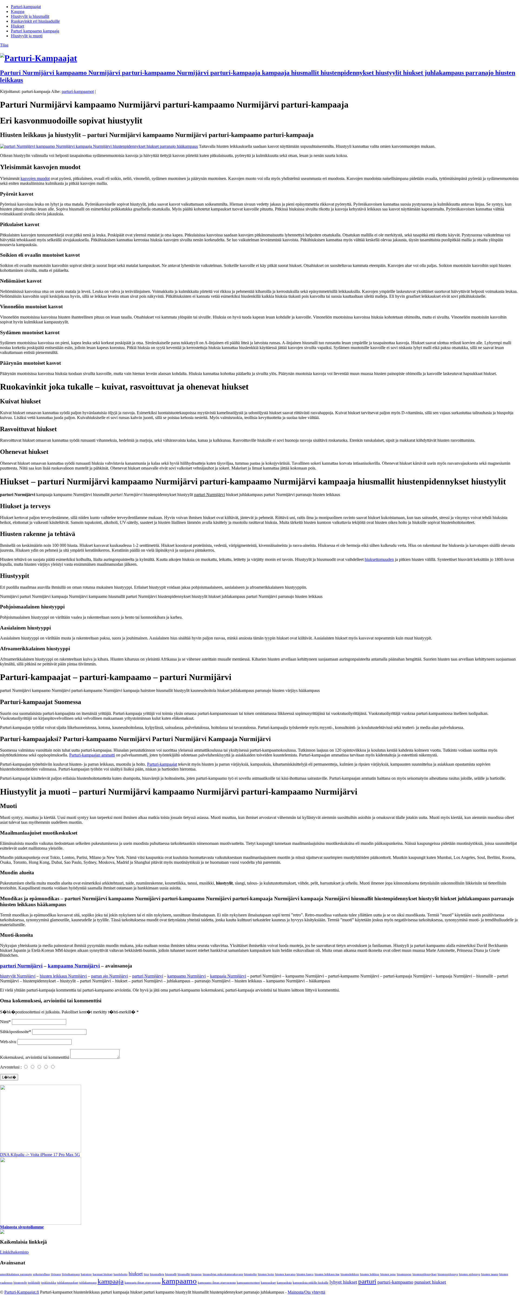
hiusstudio (250, 1274)
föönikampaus (71, 1274)
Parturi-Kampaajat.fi (21, 1292)
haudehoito (121, 1274)
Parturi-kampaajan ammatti (92, 755)
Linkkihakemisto (14, 1252)
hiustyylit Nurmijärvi (17, 976)
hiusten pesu (388, 1274)
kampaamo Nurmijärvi (74, 966)
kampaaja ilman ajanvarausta (143, 1282)
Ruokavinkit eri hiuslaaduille (35, 21)
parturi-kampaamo (395, 1282)
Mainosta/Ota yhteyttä (306, 1292)
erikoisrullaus (41, 1274)
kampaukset (268, 1282)
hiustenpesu (404, 1274)
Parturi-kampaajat (26, 6)
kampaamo (179, 1281)
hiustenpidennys (448, 1274)
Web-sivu (8, 1041)
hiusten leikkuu (369, 1274)
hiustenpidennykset (424, 1274)
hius (146, 1274)
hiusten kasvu (305, 1274)
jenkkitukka (48, 1282)
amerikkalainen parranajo (16, 1274)
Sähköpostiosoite (14, 1031)
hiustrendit (20, 1282)
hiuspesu (196, 1274)
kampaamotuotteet (248, 1282)
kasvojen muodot (35, 178)
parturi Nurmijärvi (21, 966)
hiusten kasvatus (285, 1274)
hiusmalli (171, 1274)
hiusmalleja (157, 1274)
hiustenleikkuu (350, 1274)
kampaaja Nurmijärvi (228, 976)
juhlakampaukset (67, 1282)
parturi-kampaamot (78, 91)
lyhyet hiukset (343, 1282)
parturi (367, 1281)
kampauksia (284, 1282)
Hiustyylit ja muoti (26, 36)
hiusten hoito (266, 1274)
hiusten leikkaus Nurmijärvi (63, 976)
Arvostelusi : (11, 1067)
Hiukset (17, 26)
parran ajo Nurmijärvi (109, 976)
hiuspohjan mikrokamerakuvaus (223, 1274)
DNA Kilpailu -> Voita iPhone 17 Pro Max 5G (40, 1154)
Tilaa (4, 45)
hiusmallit (184, 1274)
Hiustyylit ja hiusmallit (30, 16)
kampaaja (111, 1281)
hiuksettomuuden (379, 559)
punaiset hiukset (430, 1282)
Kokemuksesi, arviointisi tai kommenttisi (34, 1057)
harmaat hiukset (102, 1274)
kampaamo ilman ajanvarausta (217, 1282)
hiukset (136, 1273)
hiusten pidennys (469, 1274)
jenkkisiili (34, 1282)
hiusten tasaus (489, 1274)
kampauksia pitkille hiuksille (310, 1282)
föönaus (56, 1274)
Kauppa (17, 11)
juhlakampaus (88, 1282)
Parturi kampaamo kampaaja (35, 31)
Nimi (4, 1021)
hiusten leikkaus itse (327, 1274)
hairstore (86, 1274)
